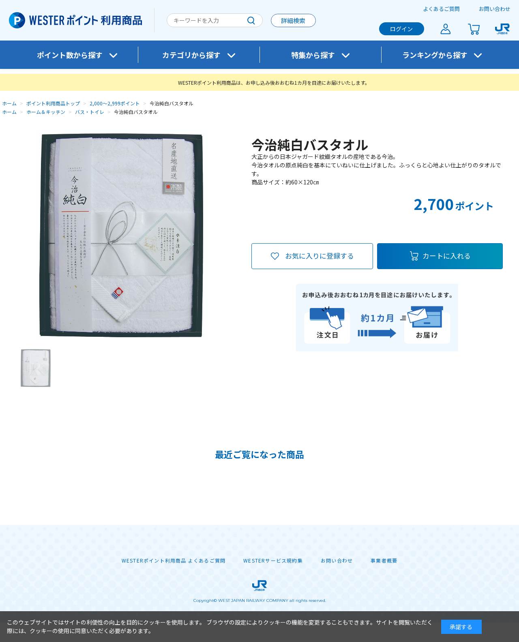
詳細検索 (293, 20)
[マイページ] (446, 29)
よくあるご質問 (441, 9)
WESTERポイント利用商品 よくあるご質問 (173, 560)
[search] (251, 20)
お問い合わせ (494, 9)
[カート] (474, 29)
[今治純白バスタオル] (35, 368)
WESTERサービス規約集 (273, 560)
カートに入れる (446, 255)
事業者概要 (384, 560)
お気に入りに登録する (319, 255)
